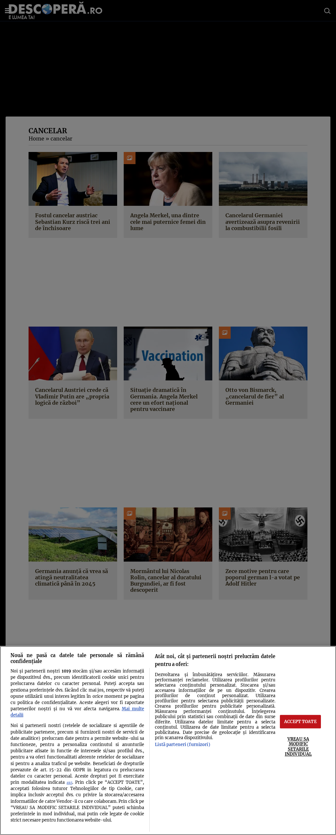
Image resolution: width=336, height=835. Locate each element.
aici (69, 783)
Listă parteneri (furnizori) (182, 744)
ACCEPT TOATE (300, 721)
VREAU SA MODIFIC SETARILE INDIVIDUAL (298, 746)
